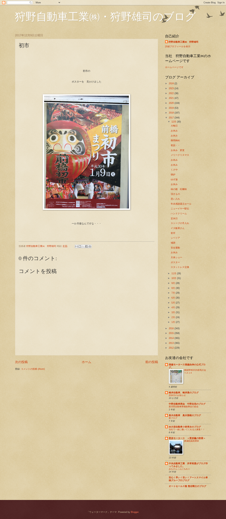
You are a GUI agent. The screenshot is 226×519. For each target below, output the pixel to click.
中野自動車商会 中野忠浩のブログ (187, 404)
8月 (173, 288)
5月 (173, 302)
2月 (173, 317)
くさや (174, 169)
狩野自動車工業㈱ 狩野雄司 (183, 42)
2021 (171, 98)
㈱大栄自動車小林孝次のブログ (185, 426)
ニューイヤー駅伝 (180, 208)
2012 (171, 347)
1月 (173, 322)
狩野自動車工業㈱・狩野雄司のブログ (105, 16)
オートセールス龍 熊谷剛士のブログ (187, 486)
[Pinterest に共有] (90, 246)
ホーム (86, 362)
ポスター (175, 262)
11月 (174, 273)
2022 (171, 93)
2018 (171, 112)
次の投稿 (21, 362)
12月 (174, 121)
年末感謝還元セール (181, 203)
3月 (173, 312)
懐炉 (173, 174)
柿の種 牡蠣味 (179, 189)
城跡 (173, 242)
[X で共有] (83, 246)
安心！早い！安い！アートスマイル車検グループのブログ (188, 479)
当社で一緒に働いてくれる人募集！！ (187, 429)
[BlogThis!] (80, 246)
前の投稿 (151, 362)
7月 (173, 292)
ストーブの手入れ (180, 223)
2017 (171, 117)
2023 (171, 88)
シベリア (175, 238)
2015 (171, 333)
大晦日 (174, 125)
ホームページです (174, 67)
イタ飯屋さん (178, 228)
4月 (173, 307)
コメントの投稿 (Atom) (33, 369)
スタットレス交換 (180, 267)
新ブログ (173, 418)
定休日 (174, 218)
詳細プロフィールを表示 (177, 46)
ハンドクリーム (179, 213)
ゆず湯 (174, 179)
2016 (171, 328)
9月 (173, 283)
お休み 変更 (178, 150)
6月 (173, 297)
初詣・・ (175, 145)
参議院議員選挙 (191, 441)
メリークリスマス (180, 155)
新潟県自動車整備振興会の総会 (183, 406)
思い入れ (175, 199)
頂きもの (175, 194)
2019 (171, 108)
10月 (174, 278)
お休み (174, 130)
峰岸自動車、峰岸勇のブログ (184, 392)
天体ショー (176, 257)
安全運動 (175, 247)
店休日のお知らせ (177, 395)
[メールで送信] (76, 246)
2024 (171, 83)
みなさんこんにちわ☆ (179, 469)
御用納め (175, 140)
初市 (173, 233)
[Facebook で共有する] (86, 246)
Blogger (134, 512)
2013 (171, 343)
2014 (171, 338)
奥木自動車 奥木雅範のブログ (185, 415)
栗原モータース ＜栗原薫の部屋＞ (187, 438)
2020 (171, 103)
